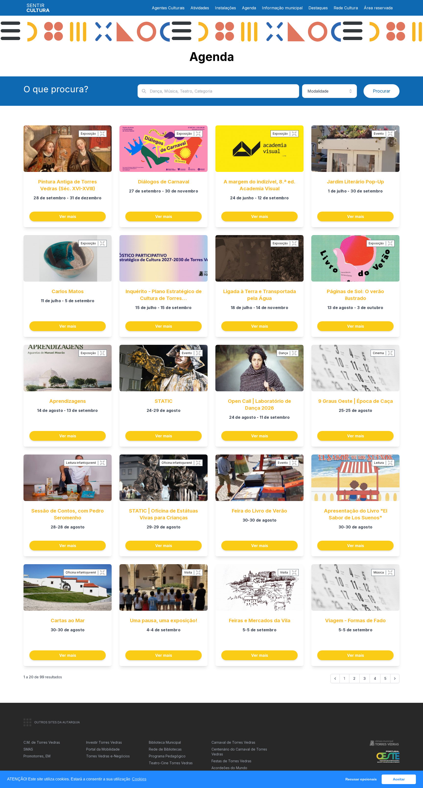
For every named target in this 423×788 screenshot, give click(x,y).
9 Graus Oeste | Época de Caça (355, 401)
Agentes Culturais (168, 7)
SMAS (28, 749)
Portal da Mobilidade (103, 749)
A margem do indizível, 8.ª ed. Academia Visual (259, 185)
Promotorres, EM (37, 756)
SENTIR (38, 8)
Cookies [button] (139, 779)
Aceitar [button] (399, 779)
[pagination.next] (395, 678)
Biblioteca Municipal (165, 742)
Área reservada (378, 7)
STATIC (164, 401)
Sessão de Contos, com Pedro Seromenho (67, 514)
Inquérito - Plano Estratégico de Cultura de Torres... (164, 294)
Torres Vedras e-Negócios (108, 756)
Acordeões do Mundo (229, 768)
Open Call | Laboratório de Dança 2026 (259, 404)
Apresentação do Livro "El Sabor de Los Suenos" (355, 514)
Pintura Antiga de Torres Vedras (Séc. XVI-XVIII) (67, 185)
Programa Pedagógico (167, 756)
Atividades (199, 7)
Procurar (381, 91)
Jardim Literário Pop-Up (355, 182)
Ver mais (67, 216)
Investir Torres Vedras (104, 742)
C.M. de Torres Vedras (42, 742)
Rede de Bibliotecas (165, 749)
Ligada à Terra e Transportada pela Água (259, 294)
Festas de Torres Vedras (231, 761)
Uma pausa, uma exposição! (163, 620)
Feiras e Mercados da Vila (259, 620)
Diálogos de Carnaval (163, 182)
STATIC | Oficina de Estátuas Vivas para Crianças (163, 514)
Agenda (249, 7)
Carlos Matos (68, 291)
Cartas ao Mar (68, 620)
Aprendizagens (67, 401)
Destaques (318, 7)
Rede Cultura (346, 7)
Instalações (225, 7)
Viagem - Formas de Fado (355, 620)
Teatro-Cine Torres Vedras (171, 763)
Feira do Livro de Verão (259, 511)
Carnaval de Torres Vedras (233, 742)
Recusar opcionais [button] (361, 779)
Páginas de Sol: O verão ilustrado (355, 294)
